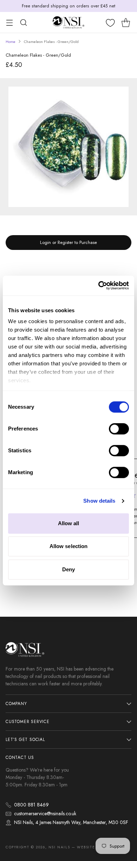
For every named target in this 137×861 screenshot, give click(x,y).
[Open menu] (9, 22)
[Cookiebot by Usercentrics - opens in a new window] (98, 285)
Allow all (68, 523)
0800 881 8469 (31, 804)
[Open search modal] (23, 22)
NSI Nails (59, 847)
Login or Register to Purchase (68, 242)
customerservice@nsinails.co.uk (45, 813)
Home (10, 41)
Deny (68, 569)
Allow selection (69, 546)
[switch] (119, 428)
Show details (99, 501)
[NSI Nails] (68, 22)
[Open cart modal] (125, 22)
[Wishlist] (110, 23)
